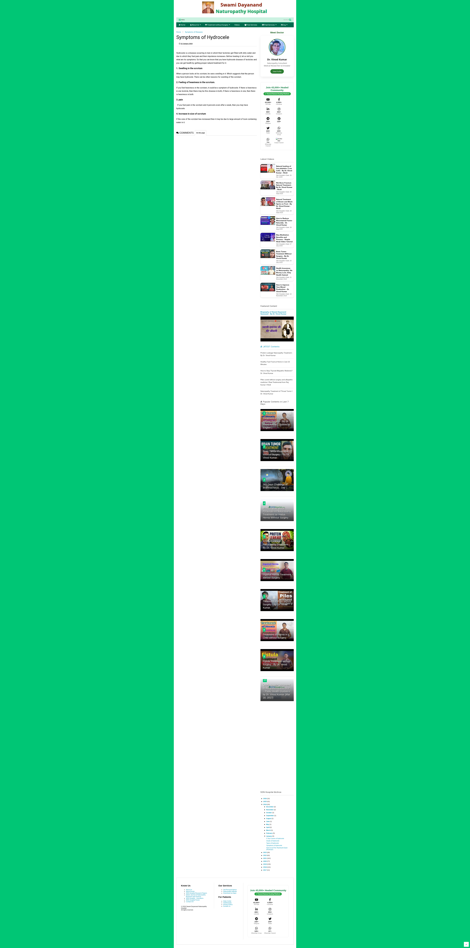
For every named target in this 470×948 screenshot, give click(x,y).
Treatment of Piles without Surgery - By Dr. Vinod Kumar (277, 604)
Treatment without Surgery (217, 25)
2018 (265, 867)
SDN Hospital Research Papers (196, 893)
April (268, 827)
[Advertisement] (277, 748)
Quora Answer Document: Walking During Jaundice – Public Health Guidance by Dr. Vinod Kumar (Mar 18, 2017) (277, 691)
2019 (265, 864)
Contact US (190, 902)
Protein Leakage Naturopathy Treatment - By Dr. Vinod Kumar (276, 544)
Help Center (227, 901)
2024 (265, 804)
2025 (265, 801)
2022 (265, 855)
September (270, 815)
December (270, 807)
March (268, 830)
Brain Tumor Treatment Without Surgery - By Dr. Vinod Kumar (276, 454)
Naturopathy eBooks (230, 891)
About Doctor (190, 891)
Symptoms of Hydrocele (274, 845)
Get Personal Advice (230, 890)
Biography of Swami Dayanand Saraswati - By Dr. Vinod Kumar (273, 313)
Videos (237, 25)
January (269, 836)
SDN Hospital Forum (193, 900)
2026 (265, 798)
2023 (265, 852)
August (269, 818)
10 (265, 680)
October (269, 813)
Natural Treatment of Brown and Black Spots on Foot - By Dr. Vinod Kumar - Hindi (284, 203)
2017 (265, 870)
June (268, 821)
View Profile (277, 71)
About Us (195, 25)
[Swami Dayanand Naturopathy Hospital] (235, 14)
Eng (284, 25)
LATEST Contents (271, 346)
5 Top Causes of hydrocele (275, 838)
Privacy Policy (228, 904)
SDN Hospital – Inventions (194, 898)
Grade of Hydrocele (272, 841)
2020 (265, 861)
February (269, 833)
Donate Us (226, 906)
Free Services (251, 25)
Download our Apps (229, 893)
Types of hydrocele (272, 843)
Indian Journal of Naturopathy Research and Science (196, 895)
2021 (265, 858)
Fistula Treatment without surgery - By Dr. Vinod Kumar (276, 664)
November (270, 810)
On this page (200, 133)
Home (182, 25)
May (268, 824)
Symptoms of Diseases (194, 32)
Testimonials (227, 903)
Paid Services (269, 25)
